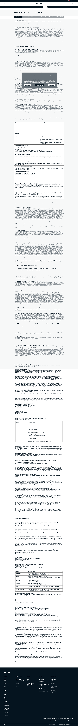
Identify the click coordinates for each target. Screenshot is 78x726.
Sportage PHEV (7, 702)
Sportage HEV (6, 701)
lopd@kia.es (36, 194)
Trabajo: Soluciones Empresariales (30, 684)
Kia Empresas (29, 687)
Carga (28, 680)
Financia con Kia (18, 682)
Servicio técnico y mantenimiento (42, 680)
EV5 (5, 687)
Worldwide (53, 718)
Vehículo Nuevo (18, 679)
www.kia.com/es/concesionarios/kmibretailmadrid (31, 371)
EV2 (5, 679)
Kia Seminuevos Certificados (21, 680)
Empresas (17, 3)
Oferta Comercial (19, 677)
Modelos (4, 3)
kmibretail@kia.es (25, 410)
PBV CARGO (6, 709)
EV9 (5, 690)
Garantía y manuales (42, 682)
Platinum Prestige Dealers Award (55, 692)
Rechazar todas (51, 85)
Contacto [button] (18, 0)
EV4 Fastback (6, 684)
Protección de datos (26, 16)
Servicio (66, 3)
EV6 (5, 686)
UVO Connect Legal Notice (59, 17)
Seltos (5, 711)
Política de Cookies (34, 16)
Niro (5, 695)
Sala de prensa (53, 682)
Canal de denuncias (61, 720)
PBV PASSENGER (7, 708)
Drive (28, 679)
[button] (65, 1)
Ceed (5, 697)
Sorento (5, 704)
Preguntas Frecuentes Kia (69, 720)
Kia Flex (17, 686)
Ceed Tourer (6, 712)
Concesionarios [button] (41, 0)
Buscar (64, 0)
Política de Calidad (51, 16)
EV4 (5, 683)
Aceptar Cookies (27, 85)
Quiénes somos (53, 684)
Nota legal (18, 16)
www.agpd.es (41, 197)
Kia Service (41, 677)
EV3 (5, 680)
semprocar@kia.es (25, 559)
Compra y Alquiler (10, 3)
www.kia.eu (52, 470)
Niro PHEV (6, 715)
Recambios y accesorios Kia (44, 684)
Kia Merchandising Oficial (43, 691)
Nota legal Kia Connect (43, 17)
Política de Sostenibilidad (53, 720)
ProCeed (5, 713)
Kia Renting (18, 683)
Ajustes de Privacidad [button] (6, 0)
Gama (5, 677)
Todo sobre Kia (72, 3)
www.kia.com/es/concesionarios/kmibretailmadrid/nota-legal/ (39, 441)
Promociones (41, 687)
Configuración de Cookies (39, 85)
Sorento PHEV (6, 706)
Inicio (28, 677)
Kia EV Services (41, 681)
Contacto (29, 685)
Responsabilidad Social (54, 686)
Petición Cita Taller (42, 689)
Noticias (52, 680)
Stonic (5, 694)
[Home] (4, 724)
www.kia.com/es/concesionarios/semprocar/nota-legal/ (38, 590)
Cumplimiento (44, 718)
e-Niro (5, 682)
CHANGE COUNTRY (73, 0)
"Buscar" (69, 1)
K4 (4, 691)
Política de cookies (70, 718)
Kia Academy (53, 690)
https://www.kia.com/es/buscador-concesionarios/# (48, 126)
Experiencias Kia (53, 683)
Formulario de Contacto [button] (24, 0)
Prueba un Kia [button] (31, 0)
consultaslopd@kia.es (26, 415)
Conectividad (41, 685)
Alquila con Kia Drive (19, 684)
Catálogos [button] (36, 0)
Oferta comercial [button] (12, 0)
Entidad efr (52, 687)
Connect (28, 682)
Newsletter (49, 718)
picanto (5, 693)
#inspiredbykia (53, 679)
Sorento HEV (6, 705)
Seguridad (40, 688)
